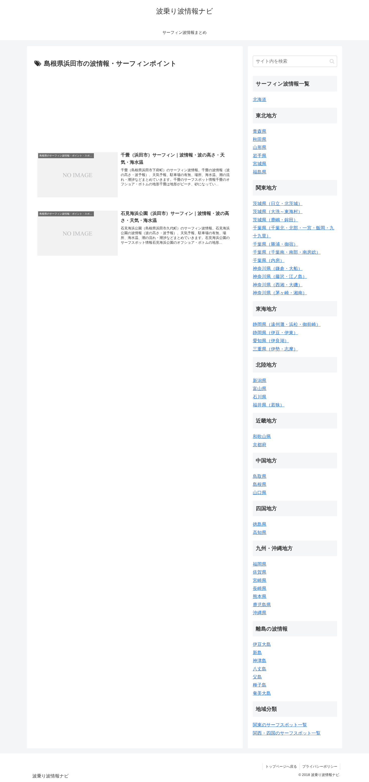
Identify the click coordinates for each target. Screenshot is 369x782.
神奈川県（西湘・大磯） (277, 284)
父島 (257, 676)
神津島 (259, 660)
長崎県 (259, 588)
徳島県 (259, 524)
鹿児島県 (262, 604)
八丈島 (259, 668)
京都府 (259, 444)
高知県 (259, 532)
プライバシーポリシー (319, 766)
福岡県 (259, 564)
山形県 (259, 147)
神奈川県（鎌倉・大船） (277, 268)
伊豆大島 (262, 644)
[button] (332, 61)
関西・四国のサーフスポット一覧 (287, 733)
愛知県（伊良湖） (271, 340)
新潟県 (259, 380)
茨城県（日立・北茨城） (277, 203)
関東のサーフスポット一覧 (280, 724)
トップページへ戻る (281, 766)
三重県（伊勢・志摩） (275, 349)
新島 (257, 652)
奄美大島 (262, 693)
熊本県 (259, 596)
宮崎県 (259, 580)
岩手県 (259, 155)
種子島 (259, 684)
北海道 (259, 99)
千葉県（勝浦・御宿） (275, 244)
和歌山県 (262, 436)
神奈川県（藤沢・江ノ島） (280, 276)
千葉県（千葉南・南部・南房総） (287, 252)
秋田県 (259, 139)
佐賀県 (259, 572)
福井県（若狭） (268, 404)
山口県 (259, 492)
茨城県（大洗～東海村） (277, 211)
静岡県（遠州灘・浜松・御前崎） (287, 324)
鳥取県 (259, 476)
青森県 (259, 131)
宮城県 (259, 163)
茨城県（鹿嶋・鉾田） (275, 219)
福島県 (259, 172)
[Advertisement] (134, 107)
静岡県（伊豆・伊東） (275, 332)
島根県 (259, 484)
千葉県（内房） (268, 260)
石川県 (259, 396)
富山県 (259, 388)
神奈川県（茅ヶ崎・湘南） (280, 292)
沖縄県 (259, 612)
